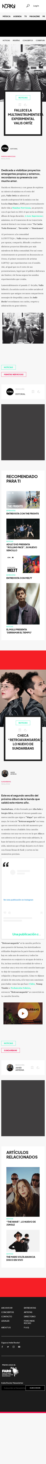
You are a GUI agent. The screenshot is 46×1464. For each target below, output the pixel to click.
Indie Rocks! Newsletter (12, 1383)
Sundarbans (6, 782)
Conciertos (28, 40)
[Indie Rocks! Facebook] (3, 1347)
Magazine (35, 16)
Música (6, 16)
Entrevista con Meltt (19, 578)
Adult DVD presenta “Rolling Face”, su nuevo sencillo (21, 547)
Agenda (17, 16)
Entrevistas (10, 510)
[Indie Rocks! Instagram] (14, 1347)
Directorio (30, 1316)
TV (25, 16)
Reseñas (16, 40)
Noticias (6, 40)
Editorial (14, 149)
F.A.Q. (27, 1327)
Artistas (28, 1312)
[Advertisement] (23, 432)
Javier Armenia (13, 773)
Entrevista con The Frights (22, 513)
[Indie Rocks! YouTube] (20, 1347)
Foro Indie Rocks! (29, 1322)
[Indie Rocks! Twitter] (8, 1347)
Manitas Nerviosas (8, 156)
